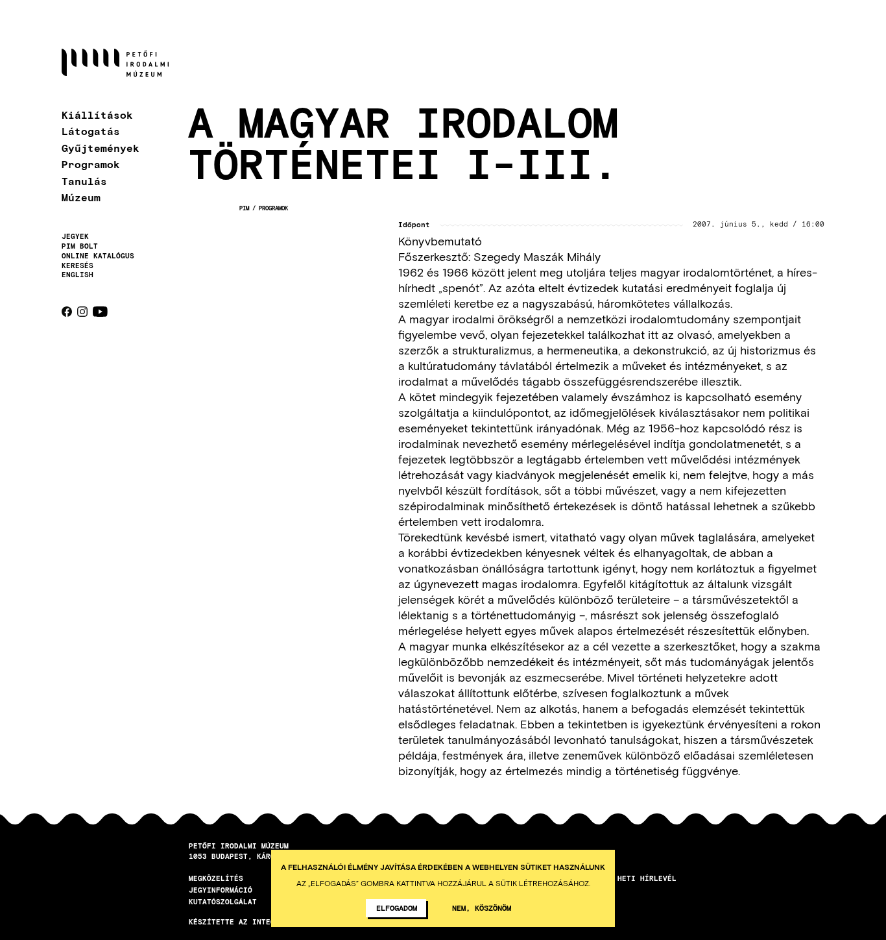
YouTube (100, 311)
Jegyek (75, 236)
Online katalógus (98, 256)
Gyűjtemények (100, 148)
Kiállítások (97, 114)
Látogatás (91, 131)
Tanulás (84, 181)
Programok (91, 164)
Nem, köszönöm (481, 907)
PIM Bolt (80, 246)
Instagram (82, 311)
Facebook (67, 311)
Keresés (77, 265)
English (77, 274)
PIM (244, 208)
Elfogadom (396, 907)
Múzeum (81, 197)
